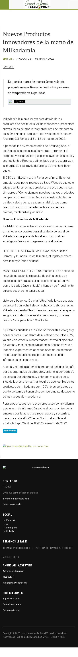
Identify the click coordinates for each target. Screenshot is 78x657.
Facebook (11, 520)
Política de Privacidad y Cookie (54, 548)
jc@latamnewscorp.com (15, 583)
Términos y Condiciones (16, 548)
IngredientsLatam (11, 598)
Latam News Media (12, 504)
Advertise (8, 571)
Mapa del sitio (11, 557)
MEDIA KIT (8, 577)
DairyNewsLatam (11, 610)
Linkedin (10, 531)
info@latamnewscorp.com (16, 498)
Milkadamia (10, 430)
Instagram (11, 527)
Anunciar (19, 571)
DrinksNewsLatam (12, 604)
